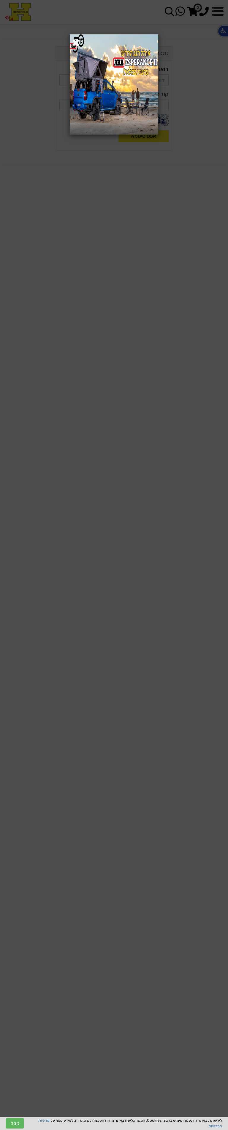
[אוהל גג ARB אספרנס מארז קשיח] (114, 84)
